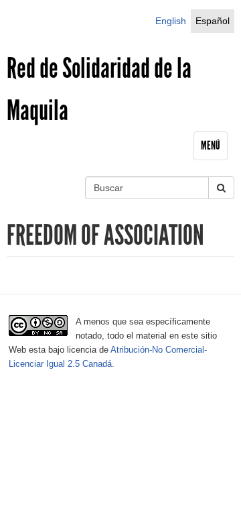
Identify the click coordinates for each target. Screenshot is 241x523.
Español (212, 20)
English (170, 20)
